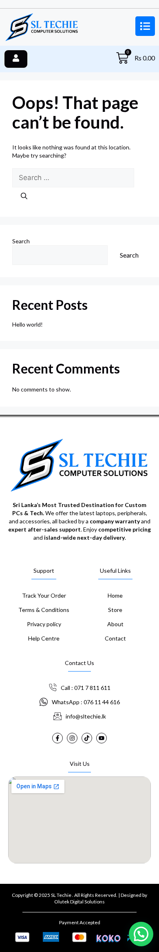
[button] (141, 934)
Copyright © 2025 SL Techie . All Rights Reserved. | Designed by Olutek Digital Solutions (79, 898)
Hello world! (27, 324)
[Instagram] (72, 738)
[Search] (24, 196)
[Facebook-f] (57, 738)
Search (21, 241)
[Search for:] (73, 177)
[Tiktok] (87, 738)
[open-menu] (16, 59)
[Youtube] (101, 738)
